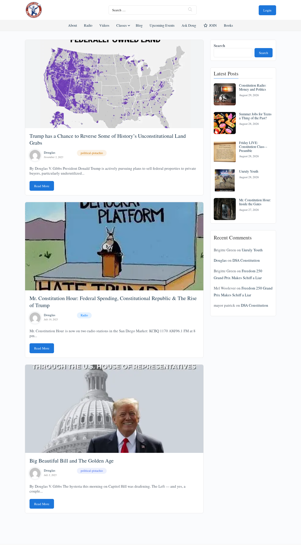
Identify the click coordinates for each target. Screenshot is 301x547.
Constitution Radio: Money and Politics (252, 87)
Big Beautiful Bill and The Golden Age (72, 460)
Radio (88, 25)
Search (219, 45)
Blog (139, 25)
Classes (121, 25)
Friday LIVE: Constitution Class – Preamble (253, 146)
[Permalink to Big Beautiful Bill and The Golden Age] (114, 409)
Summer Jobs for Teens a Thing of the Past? (255, 116)
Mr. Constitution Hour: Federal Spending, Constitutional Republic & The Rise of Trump (113, 301)
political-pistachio (92, 153)
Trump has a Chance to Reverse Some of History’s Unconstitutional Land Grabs (108, 139)
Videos (104, 25)
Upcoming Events (162, 25)
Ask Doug (188, 25)
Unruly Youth (248, 171)
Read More (41, 186)
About (72, 25)
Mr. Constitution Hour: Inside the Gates (255, 202)
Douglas (49, 152)
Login (267, 10)
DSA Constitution (246, 260)
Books (228, 25)
